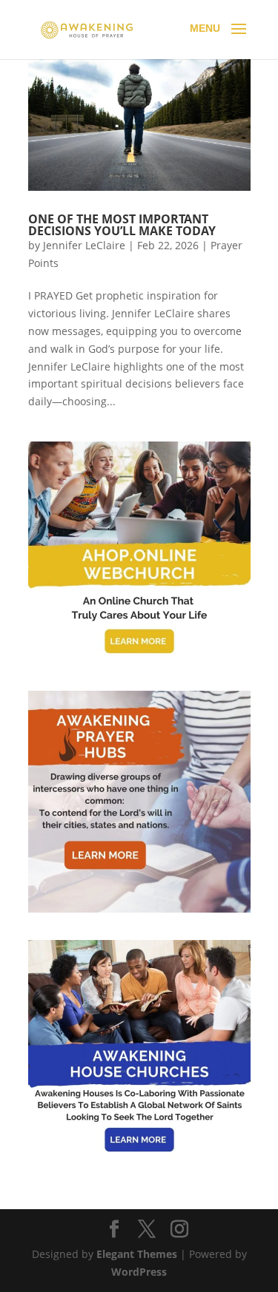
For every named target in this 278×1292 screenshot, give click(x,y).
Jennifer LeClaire (84, 245)
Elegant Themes (136, 1254)
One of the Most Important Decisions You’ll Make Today (122, 225)
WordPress (139, 1272)
